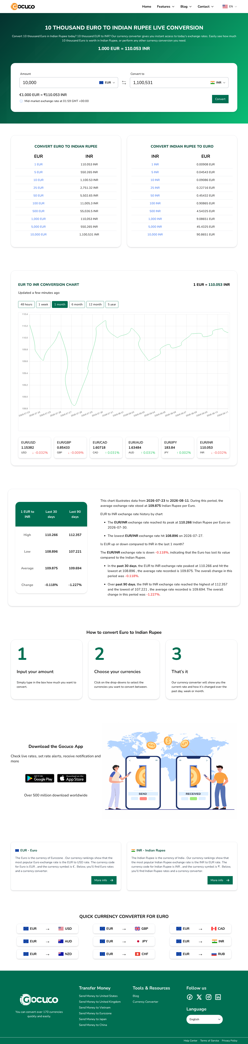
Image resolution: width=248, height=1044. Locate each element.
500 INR (155, 211)
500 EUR (38, 211)
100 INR (155, 203)
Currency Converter (145, 1002)
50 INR (155, 196)
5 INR (155, 172)
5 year (112, 304)
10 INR (155, 180)
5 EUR (38, 172)
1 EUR (38, 164)
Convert (220, 99)
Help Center (190, 1040)
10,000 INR (155, 235)
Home (146, 6)
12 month (95, 304)
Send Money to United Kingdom (100, 1002)
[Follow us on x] (199, 997)
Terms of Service (209, 1040)
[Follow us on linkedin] (218, 997)
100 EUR (38, 203)
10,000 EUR (38, 235)
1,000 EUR (38, 219)
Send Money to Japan (93, 1019)
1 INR (155, 164)
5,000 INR (155, 227)
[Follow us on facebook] (189, 997)
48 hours (26, 304)
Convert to (137, 74)
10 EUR (38, 180)
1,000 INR (155, 219)
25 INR (155, 188)
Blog (136, 996)
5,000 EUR (38, 227)
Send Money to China (93, 1025)
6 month (77, 304)
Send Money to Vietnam (95, 1008)
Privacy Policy (229, 1040)
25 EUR (38, 188)
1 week (43, 304)
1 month (59, 304)
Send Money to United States (98, 996)
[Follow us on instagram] (208, 997)
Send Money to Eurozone (95, 1013)
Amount (25, 74)
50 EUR (38, 196)
